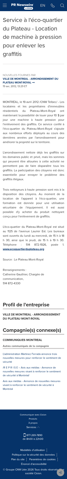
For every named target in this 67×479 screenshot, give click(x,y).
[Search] (62, 5)
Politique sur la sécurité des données (33, 455)
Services (31, 427)
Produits (33, 418)
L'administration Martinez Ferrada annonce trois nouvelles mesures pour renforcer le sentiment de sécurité (32, 358)
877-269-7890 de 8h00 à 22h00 (33, 437)
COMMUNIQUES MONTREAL (22, 340)
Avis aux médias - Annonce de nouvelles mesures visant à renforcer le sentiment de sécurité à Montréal (31, 385)
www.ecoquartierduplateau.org (23, 249)
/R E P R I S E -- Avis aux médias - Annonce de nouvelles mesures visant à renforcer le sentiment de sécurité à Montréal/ (32, 371)
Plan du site (18, 459)
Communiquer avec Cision (33, 414)
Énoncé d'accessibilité (34, 464)
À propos (33, 423)
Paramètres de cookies (42, 459)
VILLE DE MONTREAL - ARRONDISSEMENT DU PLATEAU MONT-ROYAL (31, 316)
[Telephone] (53, 5)
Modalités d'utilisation (32, 450)
